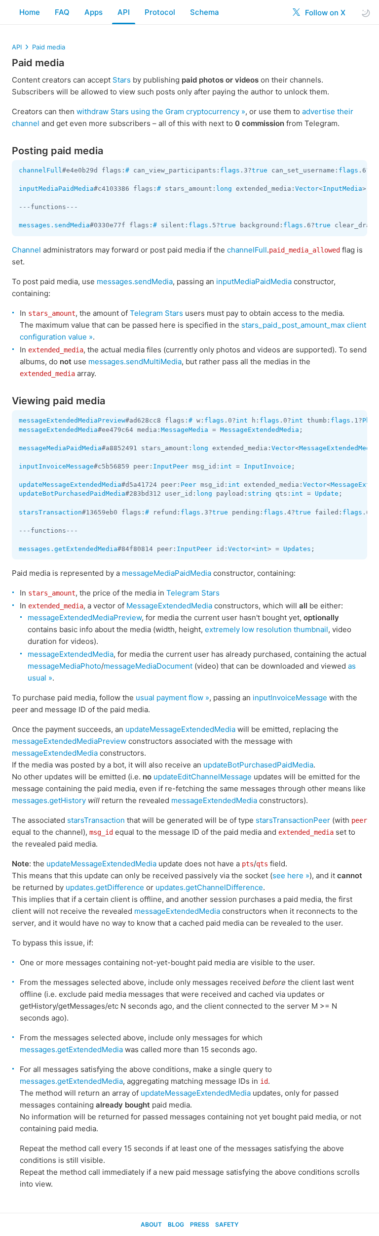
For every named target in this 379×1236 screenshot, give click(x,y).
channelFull (40, 170)
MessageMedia (184, 429)
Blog (176, 1224)
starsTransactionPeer (293, 820)
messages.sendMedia (54, 225)
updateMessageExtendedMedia (70, 484)
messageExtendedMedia (58, 429)
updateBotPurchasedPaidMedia (72, 493)
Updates (297, 549)
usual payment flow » (172, 697)
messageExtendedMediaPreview (72, 420)
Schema (204, 12)
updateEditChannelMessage (202, 776)
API (123, 12)
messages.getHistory (49, 800)
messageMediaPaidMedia (60, 448)
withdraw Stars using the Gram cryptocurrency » (160, 111)
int (242, 420)
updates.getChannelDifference (209, 887)
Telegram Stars (156, 313)
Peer (188, 484)
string (259, 493)
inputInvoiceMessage (56, 466)
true (259, 170)
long (224, 188)
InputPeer (171, 466)
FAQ (62, 12)
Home (29, 12)
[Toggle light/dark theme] (365, 12)
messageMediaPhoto (64, 666)
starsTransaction (50, 512)
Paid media (48, 47)
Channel (26, 250)
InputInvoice (267, 466)
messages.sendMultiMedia (135, 361)
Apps (93, 12)
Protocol (160, 12)
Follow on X (324, 12)
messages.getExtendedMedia (68, 549)
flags (230, 170)
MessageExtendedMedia (259, 429)
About (151, 1224)
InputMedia (342, 188)
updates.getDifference (105, 887)
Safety (226, 1224)
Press (199, 1224)
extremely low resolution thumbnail (266, 629)
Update (327, 493)
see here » (290, 875)
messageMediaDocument (148, 666)
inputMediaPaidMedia (56, 188)
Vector (307, 188)
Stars (122, 80)
